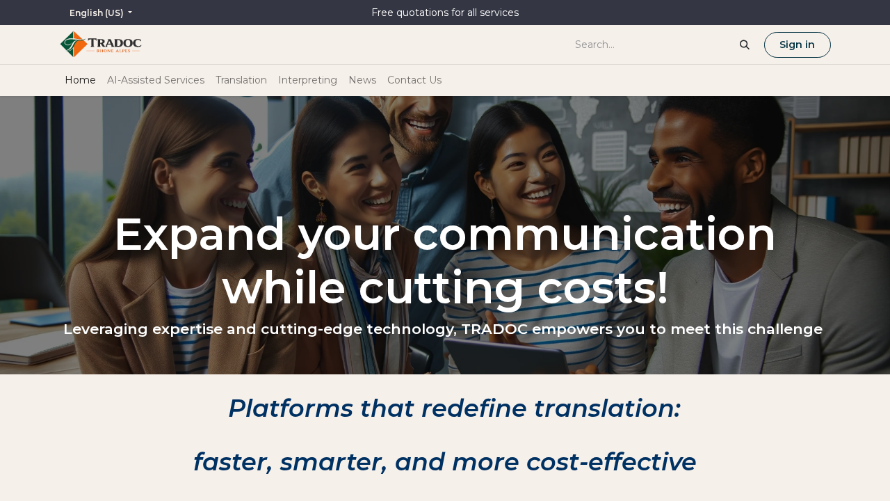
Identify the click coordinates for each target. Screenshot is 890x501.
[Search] (744, 44)
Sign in (797, 44)
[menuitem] (80, 80)
